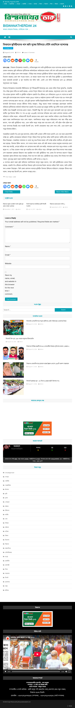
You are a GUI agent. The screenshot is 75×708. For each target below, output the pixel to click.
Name (8, 246)
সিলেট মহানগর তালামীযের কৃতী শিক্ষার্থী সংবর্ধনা (36, 205)
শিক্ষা (51, 4)
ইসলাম (35, 4)
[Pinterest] (20, 60)
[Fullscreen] (69, 671)
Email (8, 255)
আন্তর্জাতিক (11, 4)
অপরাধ (30, 4)
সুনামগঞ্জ (7, 582)
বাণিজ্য (6, 531)
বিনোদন (46, 4)
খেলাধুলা (18, 4)
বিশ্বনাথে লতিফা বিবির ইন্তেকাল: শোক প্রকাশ (64, 192)
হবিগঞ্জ (7, 590)
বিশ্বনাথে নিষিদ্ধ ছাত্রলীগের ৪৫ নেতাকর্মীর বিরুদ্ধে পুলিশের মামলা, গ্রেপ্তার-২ (47, 346)
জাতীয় (5, 4)
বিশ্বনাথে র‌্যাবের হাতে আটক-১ (57, 204)
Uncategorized (8, 48)
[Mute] (66, 671)
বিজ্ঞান (40, 4)
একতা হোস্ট (39, 461)
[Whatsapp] (24, 60)
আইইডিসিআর (66, 459)
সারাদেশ (62, 4)
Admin (41, 324)
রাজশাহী (7, 565)
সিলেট (6, 577)
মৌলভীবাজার (8, 552)
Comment (9, 227)
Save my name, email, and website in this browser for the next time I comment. (10, 284)
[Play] (6, 671)
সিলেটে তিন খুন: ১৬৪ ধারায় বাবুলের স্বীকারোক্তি (20, 339)
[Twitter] (8, 60)
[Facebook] (5, 60)
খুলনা (6, 498)
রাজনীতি (24, 4)
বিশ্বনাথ (56, 4)
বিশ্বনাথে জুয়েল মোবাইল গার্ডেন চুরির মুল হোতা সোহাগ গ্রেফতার (13, 205)
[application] (37, 654)
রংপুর (6, 556)
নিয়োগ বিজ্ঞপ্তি (9, 192)
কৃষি (6, 494)
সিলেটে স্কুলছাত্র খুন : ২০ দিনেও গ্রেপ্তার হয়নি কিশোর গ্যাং (42, 381)
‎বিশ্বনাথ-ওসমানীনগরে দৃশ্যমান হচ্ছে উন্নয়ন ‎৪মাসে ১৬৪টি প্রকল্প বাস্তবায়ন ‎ (47, 364)
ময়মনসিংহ (8, 548)
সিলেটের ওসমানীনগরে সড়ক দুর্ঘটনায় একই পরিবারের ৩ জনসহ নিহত (46, 321)
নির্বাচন (7, 523)
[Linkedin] (16, 60)
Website (8, 263)
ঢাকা (6, 519)
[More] (31, 60)
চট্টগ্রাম (6, 506)
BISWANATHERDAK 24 (20, 26)
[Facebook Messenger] (27, 60)
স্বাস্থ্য (6, 586)
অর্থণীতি (7, 481)
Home (70, 706)
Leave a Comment (29, 52)
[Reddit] (12, 60)
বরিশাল (7, 527)
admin (19, 52)
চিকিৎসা (7, 510)
